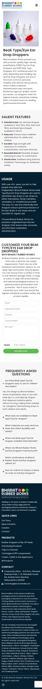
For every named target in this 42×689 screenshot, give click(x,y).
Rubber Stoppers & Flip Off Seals (17, 542)
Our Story (6, 520)
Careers (5, 527)
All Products (7, 560)
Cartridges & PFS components (16, 553)
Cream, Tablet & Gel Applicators (17, 557)
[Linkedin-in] (3, 684)
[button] (36, 5)
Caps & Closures (10, 549)
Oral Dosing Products (12, 546)
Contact (6, 531)
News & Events (9, 524)
